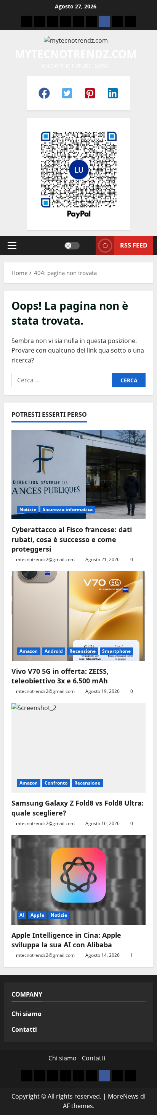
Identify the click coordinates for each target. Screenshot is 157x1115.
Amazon (28, 651)
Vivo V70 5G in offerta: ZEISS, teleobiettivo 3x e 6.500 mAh (60, 676)
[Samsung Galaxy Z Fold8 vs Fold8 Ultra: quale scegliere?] (78, 748)
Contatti (24, 1029)
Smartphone (116, 651)
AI (21, 915)
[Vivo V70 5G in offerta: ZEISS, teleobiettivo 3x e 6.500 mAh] (78, 616)
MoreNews (123, 1096)
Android (54, 651)
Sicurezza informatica (68, 509)
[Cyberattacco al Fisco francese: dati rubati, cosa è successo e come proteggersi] (78, 474)
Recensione (82, 651)
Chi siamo (26, 1014)
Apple (37, 915)
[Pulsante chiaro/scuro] (72, 245)
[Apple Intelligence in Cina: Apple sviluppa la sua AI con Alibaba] (78, 880)
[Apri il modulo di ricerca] (87, 245)
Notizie (27, 509)
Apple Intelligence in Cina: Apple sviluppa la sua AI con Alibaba (66, 940)
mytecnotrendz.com (75, 54)
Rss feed (133, 245)
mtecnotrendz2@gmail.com (45, 559)
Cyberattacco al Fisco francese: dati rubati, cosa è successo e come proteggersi (71, 539)
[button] (44, 93)
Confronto (56, 783)
